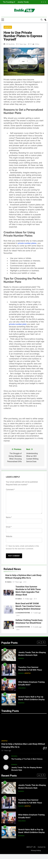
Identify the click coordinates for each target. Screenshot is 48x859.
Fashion (21, 658)
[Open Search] (41, 20)
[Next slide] (45, 2)
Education (22, 688)
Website (9, 536)
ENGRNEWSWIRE (23, 613)
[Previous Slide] (41, 2)
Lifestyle (7, 27)
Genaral (14, 756)
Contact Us (41, 847)
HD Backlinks (10, 44)
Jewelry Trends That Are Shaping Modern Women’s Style (22, 2)
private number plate (18, 324)
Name (9, 517)
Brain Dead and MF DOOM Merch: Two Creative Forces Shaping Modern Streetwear (28, 606)
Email (9, 527)
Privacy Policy (36, 850)
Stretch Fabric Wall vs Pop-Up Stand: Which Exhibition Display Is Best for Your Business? (31, 700)
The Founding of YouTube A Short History (8, 2)
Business (21, 703)
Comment (10, 489)
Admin (9, 582)
